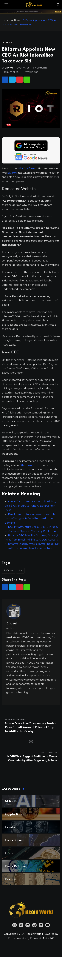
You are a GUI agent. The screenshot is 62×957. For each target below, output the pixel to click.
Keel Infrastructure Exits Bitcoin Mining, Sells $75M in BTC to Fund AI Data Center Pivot (30, 505)
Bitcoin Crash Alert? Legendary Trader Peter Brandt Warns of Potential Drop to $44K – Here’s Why (30, 727)
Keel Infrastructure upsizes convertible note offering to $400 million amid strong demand (30, 518)
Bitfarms (12, 172)
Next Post (48, 752)
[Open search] (58, 4)
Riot (20, 570)
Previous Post (17, 719)
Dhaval (9, 68)
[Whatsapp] (26, 80)
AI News (15, 20)
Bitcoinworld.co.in (31, 465)
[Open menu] (6, 5)
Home (5, 20)
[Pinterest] (19, 80)
